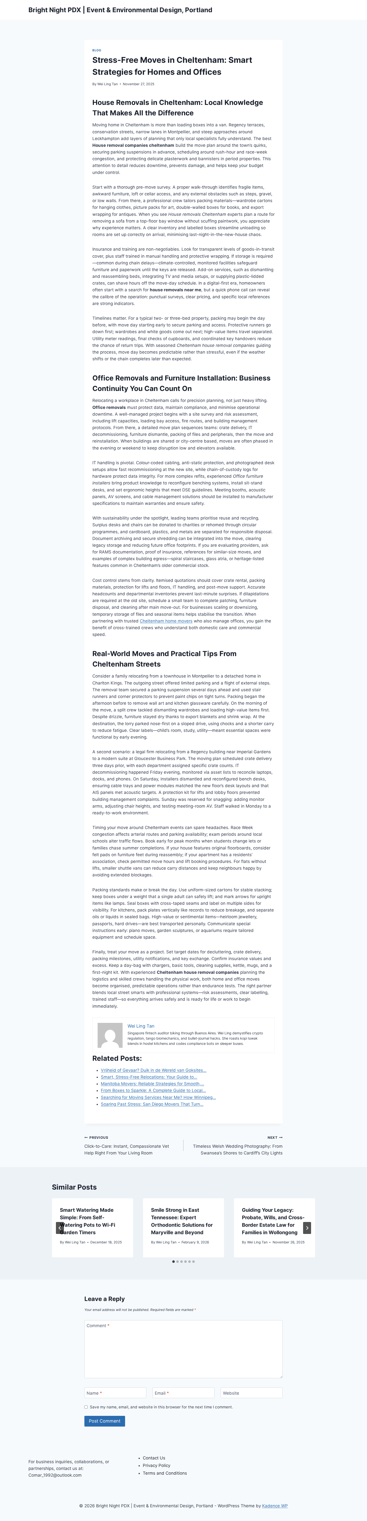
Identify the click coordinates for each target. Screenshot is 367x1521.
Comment (98, 1325)
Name (94, 1392)
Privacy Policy (156, 1465)
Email (162, 1392)
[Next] (307, 1228)
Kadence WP (275, 1505)
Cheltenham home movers (166, 620)
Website (231, 1392)
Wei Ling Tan (107, 84)
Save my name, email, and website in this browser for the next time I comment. (161, 1407)
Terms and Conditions (165, 1473)
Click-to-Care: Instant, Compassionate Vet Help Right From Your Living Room (126, 1145)
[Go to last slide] (60, 1228)
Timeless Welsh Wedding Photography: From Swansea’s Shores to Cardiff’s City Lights (238, 1145)
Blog (96, 50)
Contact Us (154, 1457)
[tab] (173, 1261)
